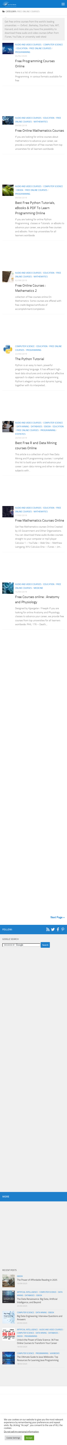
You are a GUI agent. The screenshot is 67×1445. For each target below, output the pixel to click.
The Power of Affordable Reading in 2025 (37, 1279)
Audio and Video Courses (28, 44)
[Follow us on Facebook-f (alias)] (58, 929)
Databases (36, 426)
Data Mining (23, 426)
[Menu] (63, 4)
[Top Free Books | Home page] (11, 4)
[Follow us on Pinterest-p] (63, 929)
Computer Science (53, 44)
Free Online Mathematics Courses (39, 131)
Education (22, 48)
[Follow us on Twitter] (53, 929)
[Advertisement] (33, 102)
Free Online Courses (40, 48)
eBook (20, 190)
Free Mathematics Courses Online (39, 520)
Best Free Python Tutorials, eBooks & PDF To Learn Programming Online (35, 208)
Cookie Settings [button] (13, 1438)
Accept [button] (29, 1438)
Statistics (20, 434)
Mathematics (41, 121)
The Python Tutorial (29, 359)
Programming (22, 52)
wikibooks (55, 1353)
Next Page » (57, 917)
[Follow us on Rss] (48, 929)
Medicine (38, 588)
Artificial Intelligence (27, 1292)
